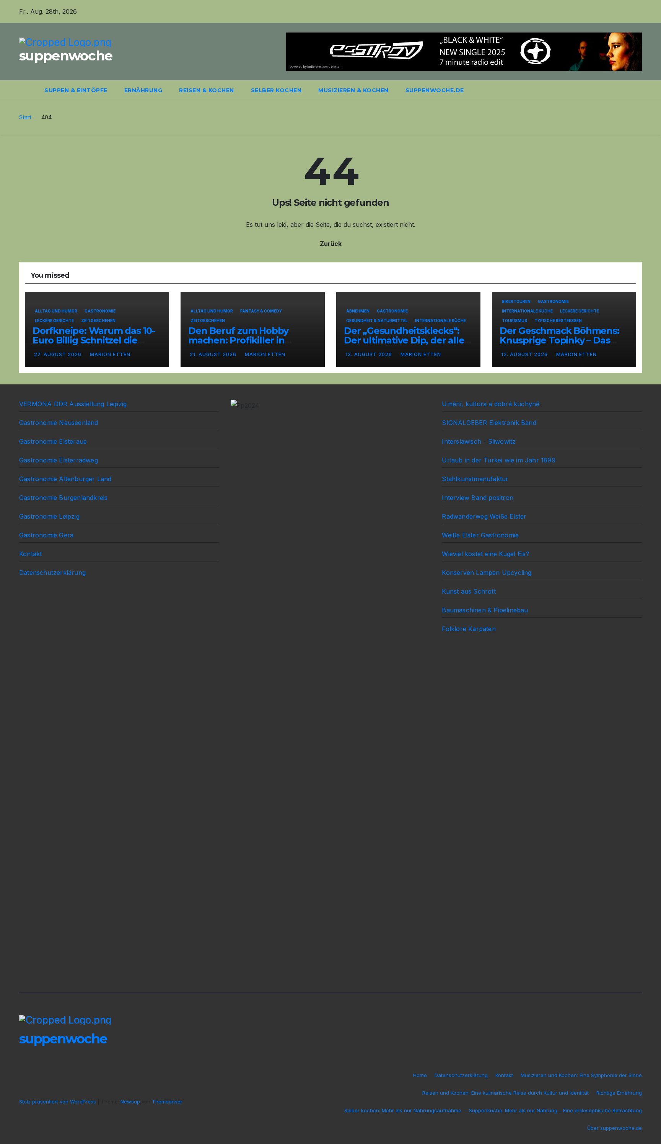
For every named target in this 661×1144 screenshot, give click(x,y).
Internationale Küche (440, 320)
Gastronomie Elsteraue (53, 441)
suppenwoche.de (434, 90)
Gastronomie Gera (46, 535)
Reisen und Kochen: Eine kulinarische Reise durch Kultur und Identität (505, 1093)
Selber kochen (276, 90)
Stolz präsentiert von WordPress (58, 1101)
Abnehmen (358, 311)
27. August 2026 (58, 354)
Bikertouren (516, 301)
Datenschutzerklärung (52, 572)
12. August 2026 (525, 354)
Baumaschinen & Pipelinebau (485, 610)
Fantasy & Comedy (261, 311)
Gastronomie (100, 311)
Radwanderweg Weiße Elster (484, 516)
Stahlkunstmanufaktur (475, 479)
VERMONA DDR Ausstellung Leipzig (73, 404)
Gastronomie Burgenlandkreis (63, 497)
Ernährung (143, 90)
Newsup (130, 1101)
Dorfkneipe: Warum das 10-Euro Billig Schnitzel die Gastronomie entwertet (94, 340)
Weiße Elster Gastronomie (480, 535)
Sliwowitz (502, 441)
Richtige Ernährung (619, 1093)
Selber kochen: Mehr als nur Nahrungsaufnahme (402, 1110)
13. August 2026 (369, 354)
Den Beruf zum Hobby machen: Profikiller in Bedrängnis (238, 340)
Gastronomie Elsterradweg (58, 460)
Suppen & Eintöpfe (75, 90)
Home (420, 1075)
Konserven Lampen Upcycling (486, 572)
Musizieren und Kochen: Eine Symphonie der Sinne (581, 1075)
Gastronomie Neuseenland (58, 422)
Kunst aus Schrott (468, 591)
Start (25, 117)
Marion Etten (110, 354)
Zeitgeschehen (98, 320)
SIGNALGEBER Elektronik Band (489, 422)
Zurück (331, 243)
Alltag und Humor (56, 311)
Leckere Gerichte (54, 320)
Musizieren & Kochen (353, 90)
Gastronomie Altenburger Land (65, 479)
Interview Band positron (477, 497)
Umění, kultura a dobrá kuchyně (490, 404)
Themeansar (167, 1101)
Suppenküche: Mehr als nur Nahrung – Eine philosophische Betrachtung (555, 1110)
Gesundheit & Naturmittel (377, 320)
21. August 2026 (214, 354)
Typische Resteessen (558, 320)
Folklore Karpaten (468, 629)
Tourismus (514, 320)
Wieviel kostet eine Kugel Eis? (485, 554)
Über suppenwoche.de (614, 1128)
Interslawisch (461, 441)
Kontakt (30, 554)
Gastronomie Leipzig (49, 516)
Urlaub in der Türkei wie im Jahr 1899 (498, 460)
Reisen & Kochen (206, 90)
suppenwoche (65, 55)
